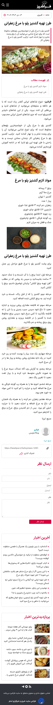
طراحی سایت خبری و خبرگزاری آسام (22, 701)
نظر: (49, 497)
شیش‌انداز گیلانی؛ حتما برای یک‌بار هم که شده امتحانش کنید (18, 640)
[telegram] (22, 686)
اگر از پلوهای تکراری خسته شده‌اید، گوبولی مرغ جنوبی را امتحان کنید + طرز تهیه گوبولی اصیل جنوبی (18, 673)
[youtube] (26, 686)
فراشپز (36, 429)
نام (50, 473)
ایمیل (49, 485)
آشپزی (39, 15)
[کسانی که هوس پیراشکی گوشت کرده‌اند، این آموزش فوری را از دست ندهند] (42, 662)
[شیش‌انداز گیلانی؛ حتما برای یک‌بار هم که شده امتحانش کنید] (42, 639)
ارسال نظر (40, 521)
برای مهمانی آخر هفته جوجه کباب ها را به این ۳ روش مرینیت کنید (18, 628)
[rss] (30, 686)
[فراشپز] (44, 5)
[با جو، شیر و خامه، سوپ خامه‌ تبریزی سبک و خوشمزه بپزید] (42, 651)
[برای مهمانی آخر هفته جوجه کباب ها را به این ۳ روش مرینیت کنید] (42, 628)
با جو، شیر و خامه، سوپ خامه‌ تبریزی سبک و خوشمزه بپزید (19, 651)
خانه (47, 15)
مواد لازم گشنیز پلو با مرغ (35, 86)
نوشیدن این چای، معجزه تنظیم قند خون (29, 588)
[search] (3, 4)
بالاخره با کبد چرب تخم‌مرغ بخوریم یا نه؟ (29, 592)
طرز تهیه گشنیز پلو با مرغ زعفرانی (31, 92)
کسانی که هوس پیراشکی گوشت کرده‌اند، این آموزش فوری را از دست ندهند (18, 662)
